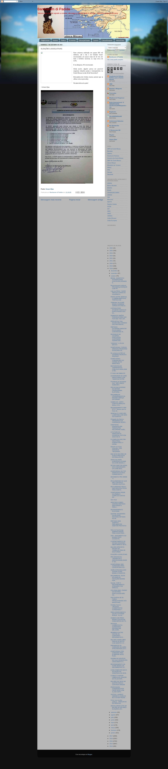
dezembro (114, 271)
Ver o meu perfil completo (115, 59)
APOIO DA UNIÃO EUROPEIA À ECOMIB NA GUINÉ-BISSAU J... (118, 461)
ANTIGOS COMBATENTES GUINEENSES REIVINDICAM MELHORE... (116, 627)
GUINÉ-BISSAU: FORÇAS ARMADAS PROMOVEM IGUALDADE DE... (119, 349)
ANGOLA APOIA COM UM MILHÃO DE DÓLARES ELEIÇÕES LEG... (119, 707)
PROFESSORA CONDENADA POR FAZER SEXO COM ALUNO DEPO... (117, 689)
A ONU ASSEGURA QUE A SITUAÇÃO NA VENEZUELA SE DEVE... (119, 671)
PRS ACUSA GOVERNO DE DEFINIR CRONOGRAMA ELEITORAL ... (118, 390)
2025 (111, 250)
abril (112, 725)
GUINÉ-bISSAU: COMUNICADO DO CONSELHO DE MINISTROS (117, 361)
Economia (72, 40)
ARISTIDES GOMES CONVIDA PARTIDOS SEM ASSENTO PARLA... (118, 505)
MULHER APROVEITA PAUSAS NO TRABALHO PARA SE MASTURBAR (118, 549)
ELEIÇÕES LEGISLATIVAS (119, 554)
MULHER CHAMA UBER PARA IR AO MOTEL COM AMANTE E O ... (118, 641)
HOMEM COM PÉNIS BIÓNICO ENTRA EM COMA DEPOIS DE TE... (119, 619)
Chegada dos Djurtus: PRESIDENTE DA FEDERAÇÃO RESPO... (119, 420)
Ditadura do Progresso (116, 98)
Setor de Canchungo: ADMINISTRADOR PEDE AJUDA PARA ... (118, 531)
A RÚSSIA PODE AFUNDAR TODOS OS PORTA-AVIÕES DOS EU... (118, 311)
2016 (111, 738)
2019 (111, 266)
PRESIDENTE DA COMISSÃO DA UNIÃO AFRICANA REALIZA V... (119, 647)
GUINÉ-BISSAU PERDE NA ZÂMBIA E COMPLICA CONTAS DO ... (118, 495)
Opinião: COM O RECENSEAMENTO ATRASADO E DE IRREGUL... (117, 585)
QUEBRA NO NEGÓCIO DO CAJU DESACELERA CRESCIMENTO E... (119, 660)
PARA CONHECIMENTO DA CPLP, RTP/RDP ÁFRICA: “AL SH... (118, 614)
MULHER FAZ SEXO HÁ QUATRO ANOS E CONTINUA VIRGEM (118, 683)
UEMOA (109, 216)
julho (112, 717)
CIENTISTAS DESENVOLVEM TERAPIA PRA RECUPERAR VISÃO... (118, 427)
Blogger (90, 754)
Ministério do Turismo (114, 165)
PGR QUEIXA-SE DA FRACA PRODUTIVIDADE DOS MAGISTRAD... (118, 600)
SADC (109, 213)
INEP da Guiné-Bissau (114, 160)
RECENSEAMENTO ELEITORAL (117, 510)
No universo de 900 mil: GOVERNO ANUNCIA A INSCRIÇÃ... (118, 354)
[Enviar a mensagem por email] (76, 192)
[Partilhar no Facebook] (82, 192)
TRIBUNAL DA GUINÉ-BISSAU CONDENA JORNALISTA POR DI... (118, 304)
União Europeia (112, 220)
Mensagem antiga (95, 200)
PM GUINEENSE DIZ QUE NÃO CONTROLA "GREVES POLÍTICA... (119, 482)
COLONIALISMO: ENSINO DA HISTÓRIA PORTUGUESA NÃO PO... (119, 593)
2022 (111, 258)
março (113, 727)
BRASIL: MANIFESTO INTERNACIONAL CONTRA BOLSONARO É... (119, 280)
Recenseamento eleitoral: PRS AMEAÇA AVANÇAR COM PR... (119, 287)
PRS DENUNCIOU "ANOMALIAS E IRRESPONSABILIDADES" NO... (119, 559)
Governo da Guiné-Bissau (115, 158)
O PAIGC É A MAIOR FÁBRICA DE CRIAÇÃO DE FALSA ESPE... (119, 677)
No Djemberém (114, 125)
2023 (111, 255)
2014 (111, 743)
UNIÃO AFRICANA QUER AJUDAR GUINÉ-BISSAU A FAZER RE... (118, 571)
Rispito (111, 135)
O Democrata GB (114, 130)
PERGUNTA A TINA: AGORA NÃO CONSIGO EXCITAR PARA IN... (119, 323)
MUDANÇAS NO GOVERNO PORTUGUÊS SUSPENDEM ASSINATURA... (116, 337)
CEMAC (109, 195)
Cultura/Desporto (107, 40)
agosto (113, 715)
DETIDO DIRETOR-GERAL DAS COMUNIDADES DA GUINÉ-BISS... (119, 467)
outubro (113, 276)
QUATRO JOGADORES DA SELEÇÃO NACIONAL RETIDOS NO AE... (118, 516)
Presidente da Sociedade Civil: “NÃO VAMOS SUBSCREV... (118, 383)
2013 (111, 746)
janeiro (113, 733)
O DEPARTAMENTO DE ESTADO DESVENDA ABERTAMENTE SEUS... (119, 543)
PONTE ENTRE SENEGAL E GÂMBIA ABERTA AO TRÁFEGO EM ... (119, 298)
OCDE (109, 206)
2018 (111, 268)
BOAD (109, 190)
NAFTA (109, 202)
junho (113, 720)
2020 (111, 263)
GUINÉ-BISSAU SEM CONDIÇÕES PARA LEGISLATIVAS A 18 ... (118, 566)
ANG (110, 84)
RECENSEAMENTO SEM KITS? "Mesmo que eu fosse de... (118, 409)
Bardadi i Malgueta (115, 88)
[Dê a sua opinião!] (78, 192)
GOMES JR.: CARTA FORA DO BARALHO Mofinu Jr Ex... (118, 403)
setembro (114, 712)
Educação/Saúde (84, 40)
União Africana (111, 218)
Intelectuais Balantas (116, 121)
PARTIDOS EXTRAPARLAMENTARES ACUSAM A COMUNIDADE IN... (118, 329)
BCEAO (109, 188)
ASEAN (109, 183)
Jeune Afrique (111, 163)
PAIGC (109, 167)
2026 (111, 248)
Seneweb (110, 174)
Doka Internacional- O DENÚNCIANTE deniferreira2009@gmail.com (117, 105)
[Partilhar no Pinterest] (84, 192)
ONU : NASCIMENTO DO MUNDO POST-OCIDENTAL (118, 537)
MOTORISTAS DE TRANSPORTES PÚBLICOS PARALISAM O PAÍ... (119, 368)
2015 (111, 741)
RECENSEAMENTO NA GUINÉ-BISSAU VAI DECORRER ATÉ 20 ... (118, 666)
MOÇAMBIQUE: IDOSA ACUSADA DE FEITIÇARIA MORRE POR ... (118, 578)
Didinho (109, 153)
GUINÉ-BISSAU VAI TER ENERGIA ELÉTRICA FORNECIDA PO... (118, 473)
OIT (108, 209)
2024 (111, 253)
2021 (111, 261)
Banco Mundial (111, 185)
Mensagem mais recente (51, 200)
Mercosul (110, 199)
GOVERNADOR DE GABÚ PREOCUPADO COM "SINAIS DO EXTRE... (119, 377)
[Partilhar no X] (80, 192)
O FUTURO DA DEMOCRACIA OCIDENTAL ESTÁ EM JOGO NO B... (118, 434)
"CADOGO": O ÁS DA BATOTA (117, 344)
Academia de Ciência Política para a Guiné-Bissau (116, 78)
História (55, 40)
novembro (114, 273)
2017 (111, 736)
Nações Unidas (112, 204)
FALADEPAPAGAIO (115, 116)
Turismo (95, 40)
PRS (108, 170)
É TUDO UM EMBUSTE (118, 373)
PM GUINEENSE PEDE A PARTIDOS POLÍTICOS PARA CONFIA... (119, 488)
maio (112, 722)
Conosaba (112, 93)
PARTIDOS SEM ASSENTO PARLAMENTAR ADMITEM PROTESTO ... (118, 524)
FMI (108, 197)
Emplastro (112, 112)
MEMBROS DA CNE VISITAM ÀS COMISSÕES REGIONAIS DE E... (117, 635)
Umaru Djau (113, 139)
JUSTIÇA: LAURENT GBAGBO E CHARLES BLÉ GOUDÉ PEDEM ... (119, 696)
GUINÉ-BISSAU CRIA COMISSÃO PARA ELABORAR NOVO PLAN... (117, 654)
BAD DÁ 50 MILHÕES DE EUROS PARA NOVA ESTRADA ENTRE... (118, 455)
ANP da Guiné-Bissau (114, 149)
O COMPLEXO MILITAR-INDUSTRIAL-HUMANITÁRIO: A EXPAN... (118, 442)
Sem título (114, 500)
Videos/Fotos (120, 40)
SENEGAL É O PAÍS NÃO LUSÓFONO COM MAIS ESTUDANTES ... (119, 415)
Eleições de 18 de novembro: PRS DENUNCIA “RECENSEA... (116, 449)
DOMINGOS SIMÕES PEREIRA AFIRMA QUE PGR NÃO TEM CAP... (118, 317)
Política (63, 40)
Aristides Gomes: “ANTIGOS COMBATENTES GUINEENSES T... (117, 607)
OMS (108, 211)
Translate (122, 50)
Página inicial (45, 40)
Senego (109, 172)
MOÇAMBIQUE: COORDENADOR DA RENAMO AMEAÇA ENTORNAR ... (118, 397)
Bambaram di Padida (53, 9)
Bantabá (109, 151)
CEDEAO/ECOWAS (113, 192)
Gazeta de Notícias (113, 156)
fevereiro (114, 730)
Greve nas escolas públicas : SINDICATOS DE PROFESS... (118, 701)
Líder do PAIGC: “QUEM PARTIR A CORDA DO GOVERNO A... (118, 292)
